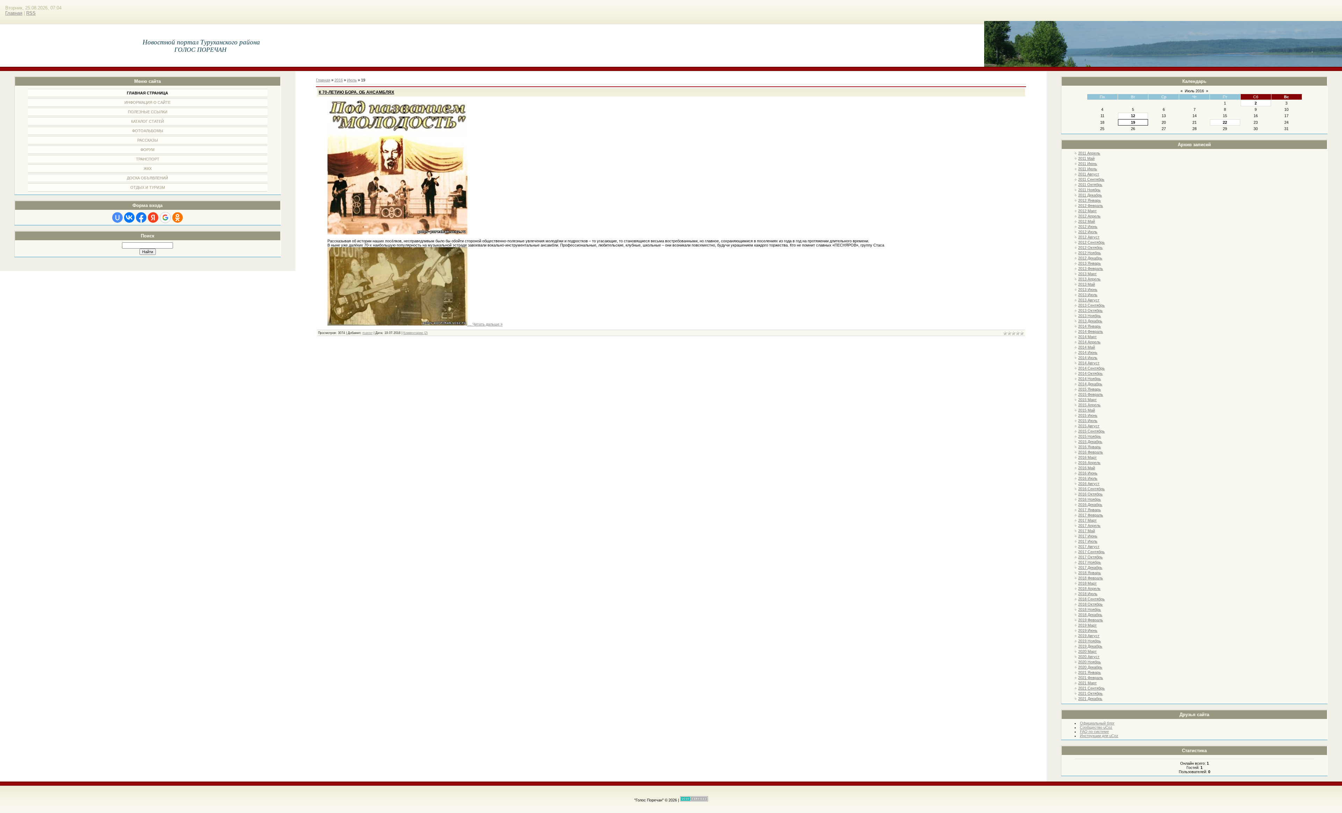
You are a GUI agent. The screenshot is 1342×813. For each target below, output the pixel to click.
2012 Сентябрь (1091, 242)
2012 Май (1086, 221)
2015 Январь (1089, 389)
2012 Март (1087, 211)
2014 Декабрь (1090, 384)
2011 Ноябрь (1089, 190)
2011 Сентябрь (1091, 179)
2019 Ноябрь (1089, 641)
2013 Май (1086, 284)
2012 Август (1088, 237)
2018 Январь (1089, 573)
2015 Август (1088, 426)
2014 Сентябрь (1091, 368)
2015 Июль (1087, 421)
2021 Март (1087, 683)
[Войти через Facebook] (141, 217)
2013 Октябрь (1090, 310)
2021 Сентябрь (1091, 688)
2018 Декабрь (1090, 615)
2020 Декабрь (1090, 667)
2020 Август (1088, 657)
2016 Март (1087, 457)
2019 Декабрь (1090, 646)
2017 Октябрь (1090, 557)
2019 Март (1087, 625)
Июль (352, 80)
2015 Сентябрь (1091, 431)
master (367, 333)
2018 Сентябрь (1091, 599)
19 (1133, 122)
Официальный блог (1097, 723)
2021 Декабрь (1090, 699)
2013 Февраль (1090, 268)
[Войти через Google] (165, 217)
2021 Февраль (1090, 678)
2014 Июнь (1087, 352)
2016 (338, 80)
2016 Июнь (1087, 473)
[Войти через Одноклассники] (177, 217)
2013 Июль (1087, 295)
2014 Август (1088, 363)
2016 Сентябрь (1091, 489)
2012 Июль (1087, 232)
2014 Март (1087, 337)
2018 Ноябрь (1089, 609)
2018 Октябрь (1090, 604)
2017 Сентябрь (1091, 552)
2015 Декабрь (1090, 442)
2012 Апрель (1089, 216)
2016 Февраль (1090, 452)
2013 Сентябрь (1091, 305)
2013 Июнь (1087, 289)
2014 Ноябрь (1089, 379)
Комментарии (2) (415, 333)
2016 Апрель (1089, 463)
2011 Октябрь (1090, 185)
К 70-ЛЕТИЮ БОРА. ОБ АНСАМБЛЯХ (356, 92)
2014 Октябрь (1090, 373)
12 (1133, 116)
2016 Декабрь (1090, 504)
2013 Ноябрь (1089, 316)
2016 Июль (1087, 478)
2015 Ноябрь (1089, 436)
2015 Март (1087, 400)
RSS (31, 13)
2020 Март (1087, 651)
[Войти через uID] (117, 217)
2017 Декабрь (1090, 567)
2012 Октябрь (1090, 247)
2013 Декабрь (1090, 321)
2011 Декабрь (1090, 195)
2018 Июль (1087, 594)
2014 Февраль (1090, 331)
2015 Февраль (1090, 394)
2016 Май (1086, 468)
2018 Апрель (1089, 588)
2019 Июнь (1087, 630)
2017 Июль (1087, 541)
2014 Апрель (1089, 342)
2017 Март (1087, 520)
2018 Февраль (1090, 578)
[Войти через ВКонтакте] (129, 217)
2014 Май (1086, 347)
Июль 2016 (1194, 91)
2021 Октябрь (1090, 693)
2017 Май (1086, 531)
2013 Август (1088, 300)
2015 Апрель (1089, 405)
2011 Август (1088, 174)
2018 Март (1087, 583)
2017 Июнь (1087, 536)
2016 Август (1088, 484)
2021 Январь (1089, 672)
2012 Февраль (1090, 206)
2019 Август (1088, 636)
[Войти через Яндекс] (153, 217)
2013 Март (1087, 274)
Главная (13, 13)
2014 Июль (1087, 358)
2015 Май (1086, 410)
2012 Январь (1089, 200)
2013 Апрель (1089, 279)
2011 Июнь (1087, 164)
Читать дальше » (487, 324)
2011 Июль (1087, 169)
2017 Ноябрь (1089, 562)
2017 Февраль (1090, 515)
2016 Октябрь (1090, 494)
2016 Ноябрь (1089, 499)
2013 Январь (1089, 263)
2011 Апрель (1089, 153)
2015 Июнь (1087, 415)
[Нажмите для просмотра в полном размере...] (397, 233)
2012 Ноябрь (1089, 253)
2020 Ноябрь (1089, 662)
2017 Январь (1089, 510)
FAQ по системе (1094, 731)
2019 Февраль (1090, 620)
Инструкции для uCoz (1099, 736)
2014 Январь (1089, 326)
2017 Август (1088, 546)
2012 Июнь (1087, 226)
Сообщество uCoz (1096, 727)
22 (1225, 122)
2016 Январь (1089, 447)
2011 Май (1086, 158)
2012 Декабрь (1090, 258)
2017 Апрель (1089, 525)
